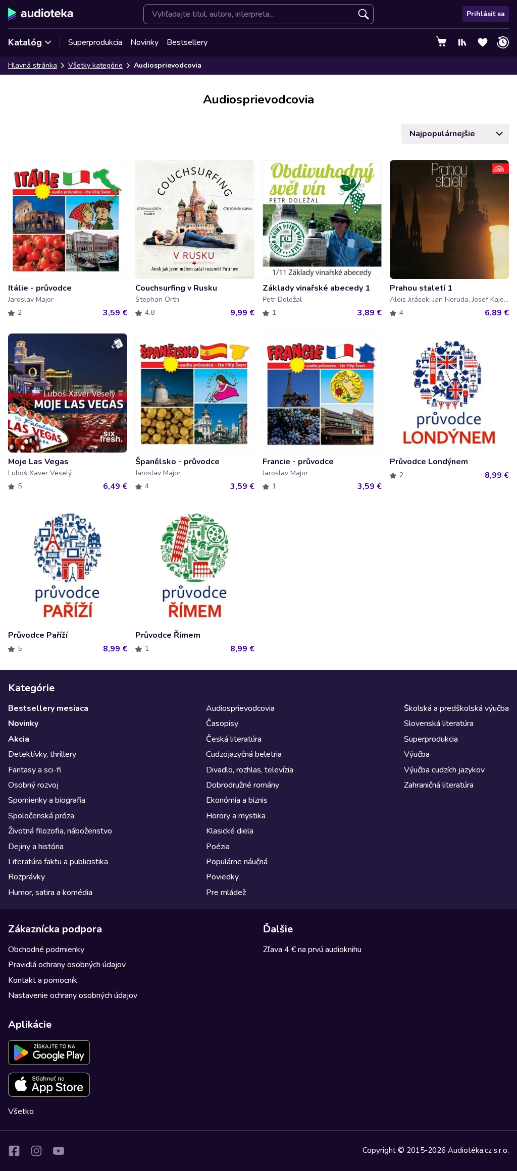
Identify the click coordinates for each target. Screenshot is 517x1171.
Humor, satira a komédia (50, 892)
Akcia (18, 739)
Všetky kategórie (95, 65)
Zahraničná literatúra (439, 785)
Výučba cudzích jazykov (444, 769)
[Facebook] (14, 1151)
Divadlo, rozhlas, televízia (249, 769)
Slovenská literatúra (439, 723)
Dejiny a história (36, 846)
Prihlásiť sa (486, 14)
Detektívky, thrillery (42, 754)
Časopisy (222, 723)
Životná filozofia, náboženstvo (60, 831)
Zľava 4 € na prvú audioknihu (312, 949)
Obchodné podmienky (46, 949)
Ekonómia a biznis (237, 800)
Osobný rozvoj (33, 785)
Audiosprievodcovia (240, 708)
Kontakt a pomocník (42, 980)
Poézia (218, 846)
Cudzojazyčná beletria (244, 754)
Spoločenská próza (41, 815)
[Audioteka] (40, 14)
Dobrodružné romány (242, 785)
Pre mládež (226, 892)
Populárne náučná (237, 861)
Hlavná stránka (32, 65)
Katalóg (25, 42)
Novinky (144, 42)
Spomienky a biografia (46, 800)
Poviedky (222, 876)
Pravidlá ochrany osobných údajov (67, 964)
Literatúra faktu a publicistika (58, 861)
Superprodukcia (95, 42)
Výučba (417, 754)
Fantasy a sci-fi (34, 769)
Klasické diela (229, 831)
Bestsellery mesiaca (48, 708)
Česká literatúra (234, 739)
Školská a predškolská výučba (456, 708)
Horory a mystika (236, 815)
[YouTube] (59, 1151)
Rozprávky (26, 876)
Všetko (21, 1111)
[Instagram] (36, 1151)
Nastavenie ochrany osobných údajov (72, 995)
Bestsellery (187, 42)
